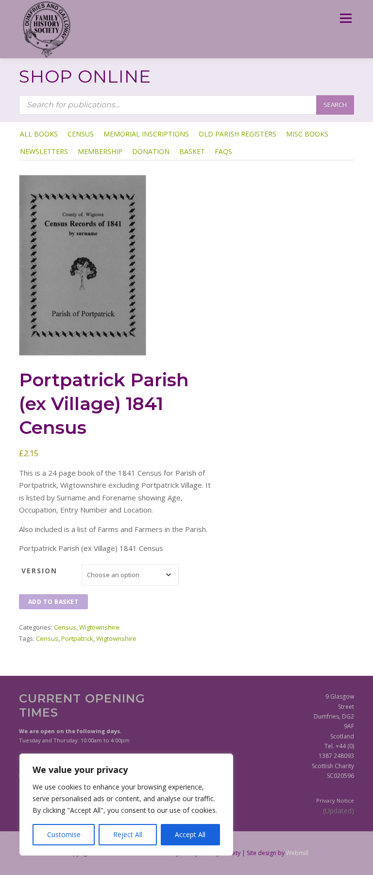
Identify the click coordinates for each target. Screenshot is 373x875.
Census (65, 627)
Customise (64, 834)
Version (39, 570)
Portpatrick (77, 638)
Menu (345, 18)
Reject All (127, 834)
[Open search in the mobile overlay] (186, 105)
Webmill (297, 853)
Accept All (190, 834)
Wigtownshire (99, 627)
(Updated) (338, 810)
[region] (126, 805)
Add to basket (53, 602)
